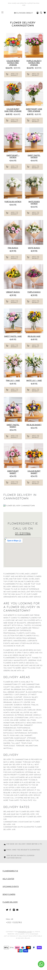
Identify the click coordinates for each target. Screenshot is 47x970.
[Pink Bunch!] (13, 232)
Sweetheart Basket (13, 472)
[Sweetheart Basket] (13, 455)
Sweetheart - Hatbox (13, 156)
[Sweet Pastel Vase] (13, 320)
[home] (41, 13)
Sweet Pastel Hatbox (34, 156)
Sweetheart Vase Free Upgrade (34, 110)
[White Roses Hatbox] (34, 186)
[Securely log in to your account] (37, 13)
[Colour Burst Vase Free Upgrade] (13, 93)
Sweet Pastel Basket (13, 426)
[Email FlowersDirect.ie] (17, 910)
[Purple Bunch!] (34, 276)
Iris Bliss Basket (34, 425)
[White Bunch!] (34, 232)
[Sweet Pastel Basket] (13, 409)
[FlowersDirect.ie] (23, 13)
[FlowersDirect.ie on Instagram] (14, 910)
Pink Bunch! (13, 248)
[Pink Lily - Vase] (13, 365)
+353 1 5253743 (14, 922)
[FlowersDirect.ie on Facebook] (10, 910)
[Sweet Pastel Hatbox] (34, 139)
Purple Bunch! (34, 292)
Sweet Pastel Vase (13, 336)
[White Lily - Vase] (34, 365)
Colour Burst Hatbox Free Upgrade (13, 63)
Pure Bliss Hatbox (13, 201)
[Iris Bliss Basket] (34, 409)
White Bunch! (34, 248)
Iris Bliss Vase (34, 336)
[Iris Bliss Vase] (34, 320)
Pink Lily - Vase (13, 380)
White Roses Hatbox (34, 202)
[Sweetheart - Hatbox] (13, 139)
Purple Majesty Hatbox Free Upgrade (34, 63)
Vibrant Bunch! (13, 292)
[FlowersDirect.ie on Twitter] (7, 910)
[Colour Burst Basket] (34, 455)
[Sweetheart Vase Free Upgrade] (34, 93)
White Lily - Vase (34, 380)
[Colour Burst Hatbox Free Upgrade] (13, 45)
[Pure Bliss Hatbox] (13, 186)
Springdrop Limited (25, 931)
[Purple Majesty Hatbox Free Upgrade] (34, 45)
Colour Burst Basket (34, 472)
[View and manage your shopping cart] (44, 13)
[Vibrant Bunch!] (13, 276)
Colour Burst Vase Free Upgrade (13, 110)
